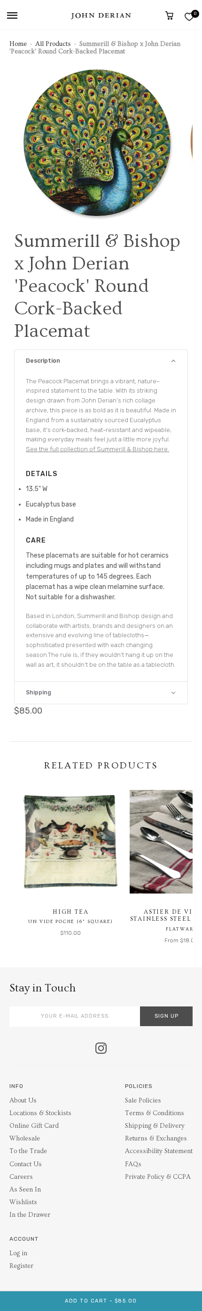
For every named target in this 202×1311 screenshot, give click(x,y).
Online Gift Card (34, 1126)
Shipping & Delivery (155, 1126)
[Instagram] (101, 1049)
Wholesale (24, 1138)
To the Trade (28, 1151)
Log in (18, 1253)
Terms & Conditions (154, 1113)
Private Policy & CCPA (158, 1177)
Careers (21, 1177)
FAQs (133, 1164)
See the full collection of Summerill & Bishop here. (97, 449)
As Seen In (25, 1189)
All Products (53, 44)
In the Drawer (29, 1215)
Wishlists (23, 1202)
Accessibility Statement (159, 1151)
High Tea (70, 912)
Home (18, 44)
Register (21, 1266)
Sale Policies (143, 1100)
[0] (189, 17)
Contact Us (25, 1164)
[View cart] (169, 15)
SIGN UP (167, 1016)
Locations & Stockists (40, 1113)
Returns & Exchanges (156, 1138)
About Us (23, 1100)
